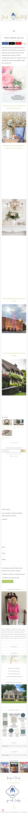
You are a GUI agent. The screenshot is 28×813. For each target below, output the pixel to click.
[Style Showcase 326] (18, 422)
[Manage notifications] (3, 810)
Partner (14, 808)
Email (4, 553)
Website (4, 559)
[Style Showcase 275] (7, 433)
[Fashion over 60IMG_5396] (14, 626)
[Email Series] (14, 665)
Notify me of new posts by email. (11, 577)
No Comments (20, 40)
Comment (5, 519)
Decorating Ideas (17, 454)
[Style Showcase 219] (7, 422)
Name (4, 547)
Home (14, 805)
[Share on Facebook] (5, 43)
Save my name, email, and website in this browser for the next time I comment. (12, 569)
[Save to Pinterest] (18, 43)
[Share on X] (12, 43)
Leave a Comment (14, 456)
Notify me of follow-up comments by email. (14, 574)
